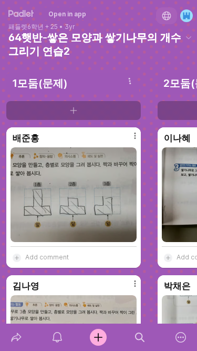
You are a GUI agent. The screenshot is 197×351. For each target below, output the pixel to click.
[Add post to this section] (73, 110)
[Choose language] (166, 15)
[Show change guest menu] (186, 15)
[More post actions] (128, 140)
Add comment (47, 257)
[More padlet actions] (181, 337)
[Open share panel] (16, 337)
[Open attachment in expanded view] (74, 194)
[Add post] (98, 337)
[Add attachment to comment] (16, 257)
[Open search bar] (140, 337)
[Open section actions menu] (129, 81)
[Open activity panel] (57, 337)
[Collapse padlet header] (188, 37)
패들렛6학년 (26, 27)
